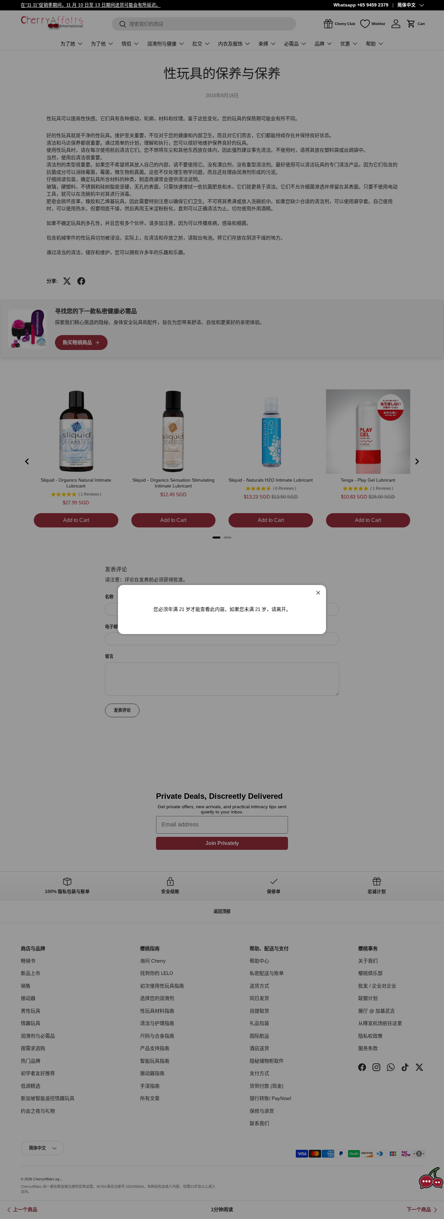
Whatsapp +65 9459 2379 (360, 5)
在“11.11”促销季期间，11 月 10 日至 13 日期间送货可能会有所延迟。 (91, 5)
